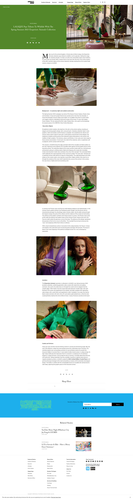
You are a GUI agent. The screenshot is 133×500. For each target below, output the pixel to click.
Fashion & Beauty (45, 2)
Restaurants (50, 466)
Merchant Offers (31, 478)
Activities (30, 473)
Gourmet (54, 2)
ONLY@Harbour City (51, 475)
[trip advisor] (95, 408)
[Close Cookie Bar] (130, 497)
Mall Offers (30, 475)
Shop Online (50, 468)
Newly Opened (50, 461)
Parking (49, 485)
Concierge (49, 483)
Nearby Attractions (70, 464)
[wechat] (93, 408)
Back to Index (6, 7)
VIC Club (49, 473)
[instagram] (88, 408)
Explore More (86, 2)
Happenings (70, 2)
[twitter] (86, 408)
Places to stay (69, 466)
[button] (100, 2)
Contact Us (68, 475)
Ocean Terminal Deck (52, 487)
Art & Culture (45, 427)
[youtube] (91, 461)
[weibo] (90, 408)
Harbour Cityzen (51, 478)
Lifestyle (61, 2)
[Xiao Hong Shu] (102, 461)
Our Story (68, 471)
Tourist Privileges (70, 461)
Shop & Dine (78, 2)
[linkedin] (99, 461)
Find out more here (56, 497)
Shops (48, 464)
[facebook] (83, 408)
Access (68, 473)
